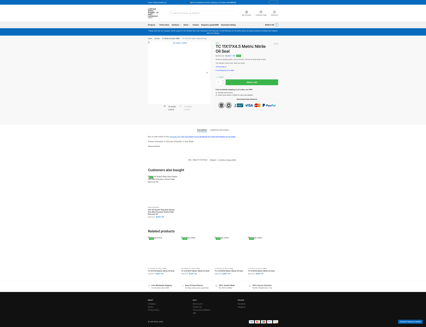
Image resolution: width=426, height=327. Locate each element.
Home (150, 38)
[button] (271, 25)
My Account (246, 15)
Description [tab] (202, 130)
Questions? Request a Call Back (410, 322)
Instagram (241, 307)
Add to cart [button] (163, 221)
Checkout (274, 15)
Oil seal (157, 38)
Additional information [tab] (219, 130)
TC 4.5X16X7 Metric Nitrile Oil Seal (195, 271)
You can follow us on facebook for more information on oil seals (208, 136)
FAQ (194, 313)
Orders (150, 307)
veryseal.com (175, 136)
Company (151, 304)
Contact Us (197, 307)
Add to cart (252, 82)
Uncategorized (153, 207)
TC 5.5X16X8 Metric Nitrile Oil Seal (229, 271)
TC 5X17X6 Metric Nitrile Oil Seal (161, 271)
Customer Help (261, 15)
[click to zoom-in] (179, 72)
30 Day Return (221, 67)
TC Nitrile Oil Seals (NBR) (171, 38)
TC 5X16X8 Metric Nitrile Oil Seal (261, 271)
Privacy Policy (153, 310)
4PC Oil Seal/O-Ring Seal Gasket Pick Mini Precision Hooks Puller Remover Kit (161, 212)
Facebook (241, 304)
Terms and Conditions (201, 310)
